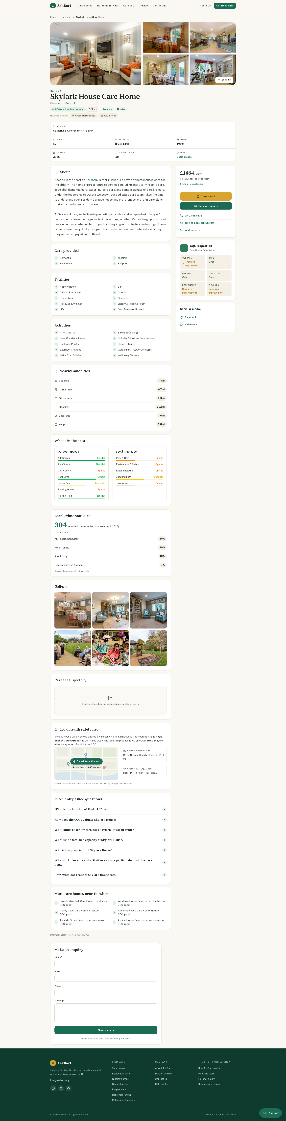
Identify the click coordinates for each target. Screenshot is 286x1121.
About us (205, 5)
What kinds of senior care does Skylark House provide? (94, 830)
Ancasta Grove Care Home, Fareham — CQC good (82, 922)
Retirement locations (123, 1100)
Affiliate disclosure (226, 1114)
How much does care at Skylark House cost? (85, 875)
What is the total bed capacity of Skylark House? (88, 840)
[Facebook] (69, 1088)
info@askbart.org (59, 1080)
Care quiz (129, 5)
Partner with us (163, 1073)
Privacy (209, 1114)
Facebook (190, 317)
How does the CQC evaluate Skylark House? (85, 820)
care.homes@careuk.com (199, 222)
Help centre (161, 1084)
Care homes (85, 5)
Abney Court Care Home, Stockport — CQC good (81, 912)
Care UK (70, 103)
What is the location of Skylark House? (82, 809)
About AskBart (163, 1068)
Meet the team (206, 1073)
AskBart (64, 5)
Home (53, 17)
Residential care (121, 1073)
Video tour (191, 324)
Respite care (119, 1089)
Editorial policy (206, 1078)
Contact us (159, 5)
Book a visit (208, 196)
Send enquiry (106, 1030)
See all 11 (226, 79)
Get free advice (225, 5)
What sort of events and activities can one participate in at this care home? (103, 862)
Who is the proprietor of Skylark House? (83, 850)
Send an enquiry (208, 206)
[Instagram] (53, 1088)
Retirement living (107, 5)
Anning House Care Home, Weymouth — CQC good (141, 922)
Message (59, 1000)
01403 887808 (193, 215)
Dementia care (120, 1084)
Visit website (192, 230)
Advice (144, 5)
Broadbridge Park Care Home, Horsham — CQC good (83, 903)
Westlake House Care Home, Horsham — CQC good (141, 903)
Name (58, 957)
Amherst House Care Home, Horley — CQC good (139, 912)
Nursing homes (120, 1078)
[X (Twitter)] (61, 1088)
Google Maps (184, 157)
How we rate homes (209, 1084)
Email (58, 971)
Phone (57, 986)
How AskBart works (209, 1068)
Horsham (66, 17)
